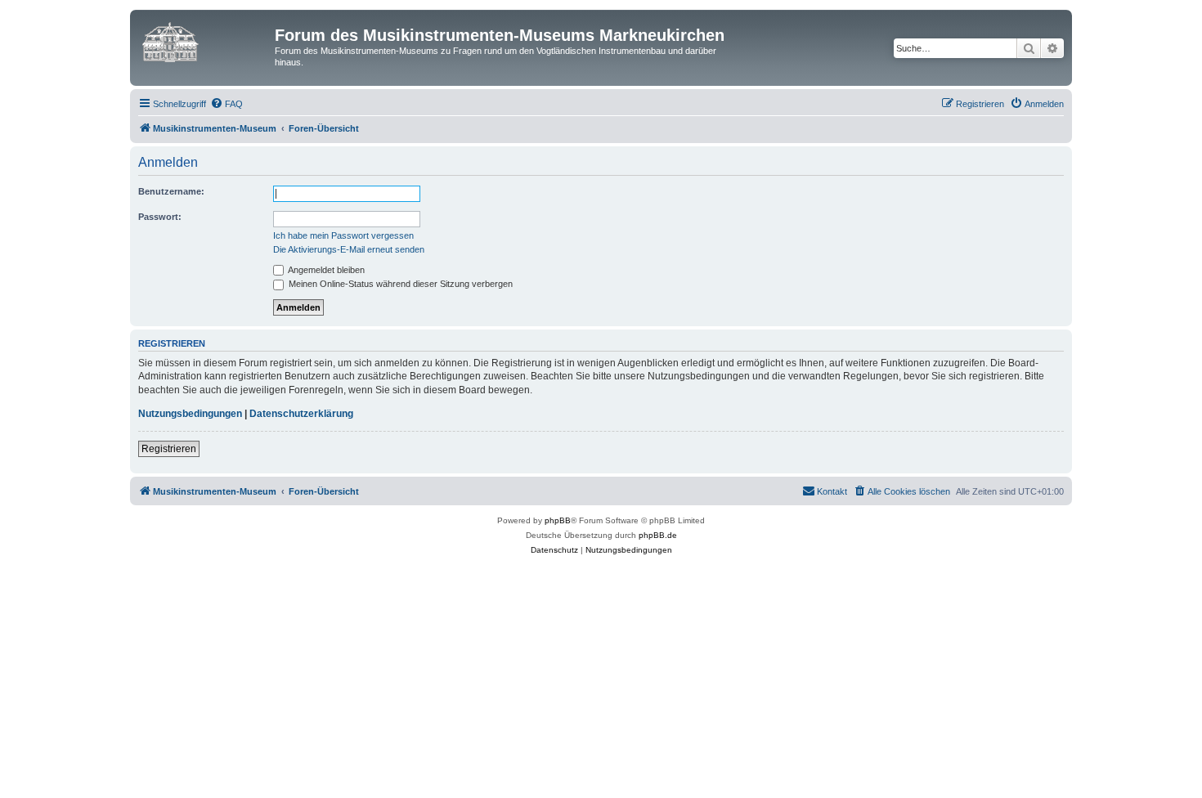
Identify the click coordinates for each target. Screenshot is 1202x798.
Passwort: (160, 217)
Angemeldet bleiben (325, 270)
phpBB (558, 520)
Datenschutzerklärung (301, 413)
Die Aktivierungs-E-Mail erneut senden (348, 249)
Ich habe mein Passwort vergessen (343, 235)
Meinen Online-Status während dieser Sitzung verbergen (399, 284)
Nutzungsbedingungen (190, 413)
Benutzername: (171, 191)
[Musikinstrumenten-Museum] (204, 40)
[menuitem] (226, 104)
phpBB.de (658, 535)
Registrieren (168, 449)
